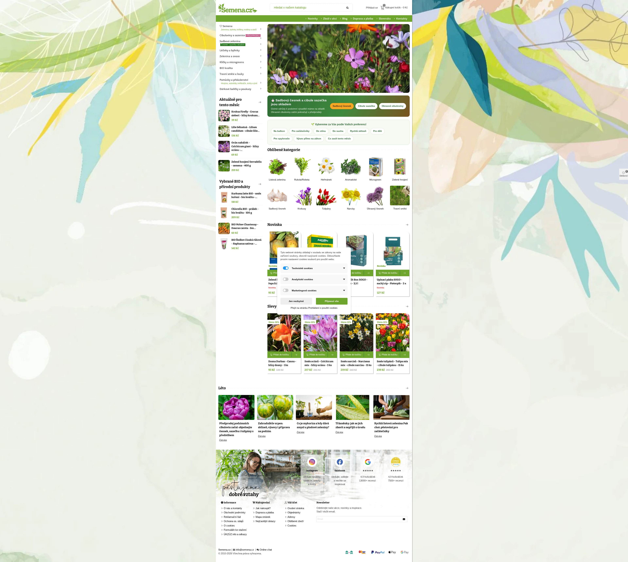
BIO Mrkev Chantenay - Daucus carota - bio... (244, 226)
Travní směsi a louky (232, 73)
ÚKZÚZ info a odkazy (235, 534)
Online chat (266, 549)
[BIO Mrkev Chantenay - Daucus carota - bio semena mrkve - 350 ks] (224, 228)
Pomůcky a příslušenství (238, 81)
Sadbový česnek (342, 106)
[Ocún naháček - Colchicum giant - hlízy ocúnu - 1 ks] (224, 146)
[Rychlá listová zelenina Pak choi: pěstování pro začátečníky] (391, 407)
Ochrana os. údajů (233, 521)
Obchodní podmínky (234, 512)
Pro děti (377, 131)
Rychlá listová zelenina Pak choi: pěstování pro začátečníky (391, 427)
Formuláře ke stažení (235, 529)
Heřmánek (326, 179)
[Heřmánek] (326, 166)
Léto (222, 388)
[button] (254, 102)
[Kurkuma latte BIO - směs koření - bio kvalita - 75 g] (224, 197)
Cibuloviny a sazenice (240, 35)
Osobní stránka (296, 508)
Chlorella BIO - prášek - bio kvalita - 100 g (245, 210)
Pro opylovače (282, 138)
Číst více (223, 440)
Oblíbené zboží (296, 521)
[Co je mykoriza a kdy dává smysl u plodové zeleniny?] (314, 407)
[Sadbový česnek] (277, 195)
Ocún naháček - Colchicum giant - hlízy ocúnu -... (245, 146)
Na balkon (279, 131)
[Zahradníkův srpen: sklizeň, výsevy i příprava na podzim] (275, 407)
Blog (344, 18)
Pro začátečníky (300, 131)
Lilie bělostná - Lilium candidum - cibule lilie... (245, 129)
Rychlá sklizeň (358, 131)
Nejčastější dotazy (265, 521)
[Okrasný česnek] (375, 195)
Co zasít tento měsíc (339, 138)
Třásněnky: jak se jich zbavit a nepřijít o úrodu (350, 425)
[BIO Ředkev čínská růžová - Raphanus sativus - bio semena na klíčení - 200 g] (224, 244)
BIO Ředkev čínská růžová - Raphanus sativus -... (246, 241)
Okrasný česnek (375, 208)
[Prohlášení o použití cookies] (286, 526)
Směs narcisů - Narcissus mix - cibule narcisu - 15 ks (356, 363)
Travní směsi (400, 208)
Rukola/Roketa (301, 179)
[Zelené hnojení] (400, 166)
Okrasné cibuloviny (392, 106)
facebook (340, 470)
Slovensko (385, 18)
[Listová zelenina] (277, 166)
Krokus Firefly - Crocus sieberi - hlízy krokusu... (245, 113)
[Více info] (368, 273)
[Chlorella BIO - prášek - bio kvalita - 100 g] (224, 213)
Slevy (272, 306)
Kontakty (401, 18)
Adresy (291, 516)
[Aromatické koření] (351, 166)
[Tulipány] (326, 195)
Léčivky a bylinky (230, 50)
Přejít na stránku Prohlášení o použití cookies (314, 308)
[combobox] (306, 7)
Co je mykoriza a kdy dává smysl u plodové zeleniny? (313, 425)
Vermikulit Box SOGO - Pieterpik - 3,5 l (354, 281)
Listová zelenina (277, 179)
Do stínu (321, 131)
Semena (239, 27)
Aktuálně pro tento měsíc (230, 102)
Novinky (313, 18)
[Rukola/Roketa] (302, 166)
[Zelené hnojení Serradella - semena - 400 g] (224, 165)
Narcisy (351, 208)
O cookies (229, 525)
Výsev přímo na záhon (309, 138)
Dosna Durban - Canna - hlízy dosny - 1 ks (282, 363)
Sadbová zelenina (232, 42)
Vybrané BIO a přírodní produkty (234, 184)
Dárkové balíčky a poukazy (235, 89)
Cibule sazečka (366, 106)
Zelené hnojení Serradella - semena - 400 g (246, 163)
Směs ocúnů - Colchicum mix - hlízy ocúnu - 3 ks (319, 363)
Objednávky (294, 512)
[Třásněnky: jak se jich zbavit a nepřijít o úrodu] (353, 407)
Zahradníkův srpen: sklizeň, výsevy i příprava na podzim (274, 427)
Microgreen (375, 179)
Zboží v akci (330, 18)
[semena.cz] (238, 8)
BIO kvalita (226, 68)
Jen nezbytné (296, 301)
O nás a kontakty (233, 508)
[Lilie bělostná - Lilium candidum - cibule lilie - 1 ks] (224, 131)
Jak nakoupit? (263, 508)
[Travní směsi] (400, 195)
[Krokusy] (302, 195)
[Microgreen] (375, 166)
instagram (312, 470)
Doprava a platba (363, 18)
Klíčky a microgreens (232, 62)
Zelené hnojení (400, 179)
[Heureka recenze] (396, 462)
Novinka (274, 224)
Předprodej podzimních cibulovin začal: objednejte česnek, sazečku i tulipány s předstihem (236, 429)
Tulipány (326, 208)
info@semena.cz (245, 549)
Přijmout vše (332, 301)
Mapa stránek (263, 516)
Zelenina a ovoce (230, 56)
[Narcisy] (351, 195)
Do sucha (338, 131)
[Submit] (348, 7)
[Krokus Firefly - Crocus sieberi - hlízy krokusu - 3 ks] (224, 115)
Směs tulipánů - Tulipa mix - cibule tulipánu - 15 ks (392, 363)
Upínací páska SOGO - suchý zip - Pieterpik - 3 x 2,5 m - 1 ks (391, 283)
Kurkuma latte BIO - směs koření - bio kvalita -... (246, 195)
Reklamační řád (232, 516)
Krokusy (302, 208)
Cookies (292, 525)
